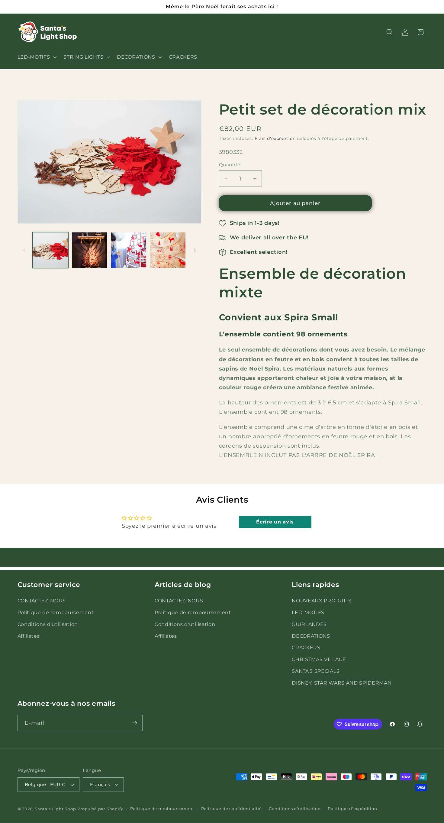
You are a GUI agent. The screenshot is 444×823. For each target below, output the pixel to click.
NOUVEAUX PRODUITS (322, 601)
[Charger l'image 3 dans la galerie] (128, 250)
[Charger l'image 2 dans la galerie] (89, 250)
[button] (36, 57)
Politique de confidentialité (231, 808)
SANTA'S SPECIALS (315, 671)
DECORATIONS (311, 636)
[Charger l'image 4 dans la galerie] (168, 250)
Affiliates (29, 636)
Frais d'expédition (275, 138)
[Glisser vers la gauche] (24, 250)
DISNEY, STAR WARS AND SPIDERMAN (341, 683)
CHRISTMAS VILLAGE (319, 659)
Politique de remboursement (56, 613)
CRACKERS (306, 648)
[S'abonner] (134, 723)
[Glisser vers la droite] (194, 250)
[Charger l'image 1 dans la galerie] (50, 250)
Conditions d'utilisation (48, 624)
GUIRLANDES (309, 624)
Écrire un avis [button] (275, 522)
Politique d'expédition (352, 808)
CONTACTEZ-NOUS (42, 601)
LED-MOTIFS (308, 613)
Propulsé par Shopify (100, 809)
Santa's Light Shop (55, 809)
